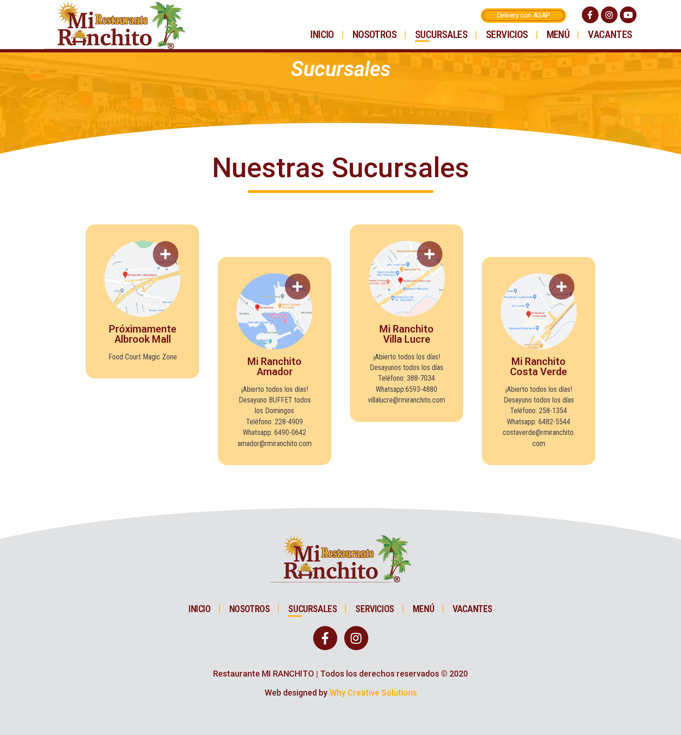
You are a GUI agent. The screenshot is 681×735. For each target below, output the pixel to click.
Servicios (507, 34)
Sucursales (441, 34)
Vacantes (610, 34)
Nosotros (375, 34)
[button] (523, 15)
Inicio (322, 34)
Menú (558, 34)
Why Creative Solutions (373, 692)
